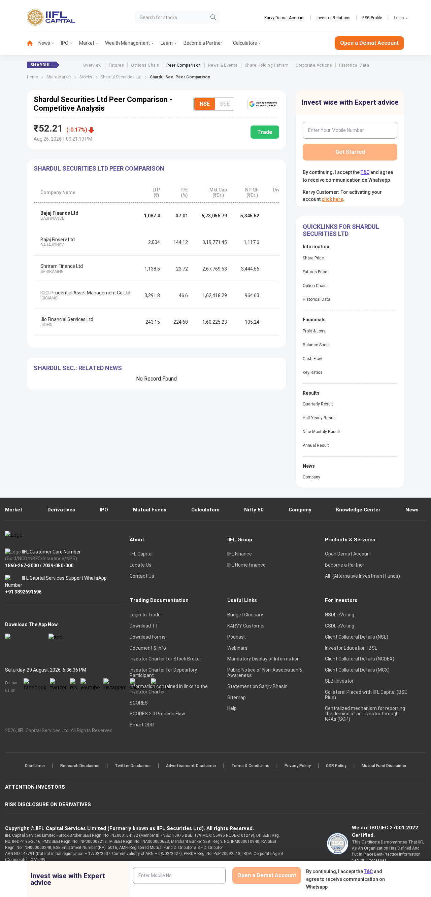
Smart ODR (142, 724)
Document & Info (148, 648)
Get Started (350, 152)
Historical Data (354, 65)
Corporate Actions (314, 65)
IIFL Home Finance (246, 565)
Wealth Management (127, 43)
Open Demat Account (348, 554)
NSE (205, 104)
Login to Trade (145, 614)
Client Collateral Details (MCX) (357, 670)
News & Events (223, 65)
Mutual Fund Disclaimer (384, 765)
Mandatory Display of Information (263, 658)
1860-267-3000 (22, 565)
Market (86, 43)
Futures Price (315, 272)
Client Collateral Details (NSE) (356, 637)
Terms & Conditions (250, 765)
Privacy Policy (298, 765)
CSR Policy (336, 765)
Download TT (144, 626)
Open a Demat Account (369, 43)
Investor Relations (334, 17)
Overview (92, 65)
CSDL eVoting (339, 626)
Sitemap (236, 697)
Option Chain (315, 285)
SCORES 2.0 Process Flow (157, 713)
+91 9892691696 (23, 592)
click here (332, 199)
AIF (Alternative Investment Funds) (362, 576)
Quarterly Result (318, 404)
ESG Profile (372, 17)
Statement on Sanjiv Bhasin (257, 686)
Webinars (237, 648)
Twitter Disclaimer (133, 765)
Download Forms (148, 637)
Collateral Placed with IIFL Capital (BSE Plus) (366, 694)
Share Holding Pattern (267, 65)
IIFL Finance (239, 554)
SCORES (139, 703)
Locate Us (141, 565)
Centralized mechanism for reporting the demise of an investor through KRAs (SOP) (365, 714)
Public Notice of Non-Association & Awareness (264, 672)
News (44, 43)
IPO (64, 43)
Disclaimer (35, 765)
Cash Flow (312, 358)
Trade (264, 132)
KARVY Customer (246, 626)
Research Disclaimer (80, 765)
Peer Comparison (183, 65)
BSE (225, 104)
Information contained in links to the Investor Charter (169, 689)
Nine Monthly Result (321, 431)
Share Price (313, 258)
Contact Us (142, 576)
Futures (116, 65)
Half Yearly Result (319, 418)
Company (311, 477)
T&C (365, 172)
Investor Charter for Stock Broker (165, 658)
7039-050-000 (57, 565)
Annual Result (316, 445)
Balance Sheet (316, 345)
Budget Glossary (245, 614)
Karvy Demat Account (284, 17)
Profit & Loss (314, 331)
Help (232, 708)
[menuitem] (32, 43)
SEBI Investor (339, 681)
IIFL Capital (141, 554)
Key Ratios (313, 372)
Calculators (245, 43)
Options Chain (145, 65)
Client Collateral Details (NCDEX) (359, 658)
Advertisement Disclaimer (191, 765)
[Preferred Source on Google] (263, 104)
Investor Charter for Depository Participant (163, 672)
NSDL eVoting (339, 614)
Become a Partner (203, 43)
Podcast (236, 637)
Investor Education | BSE (351, 648)
